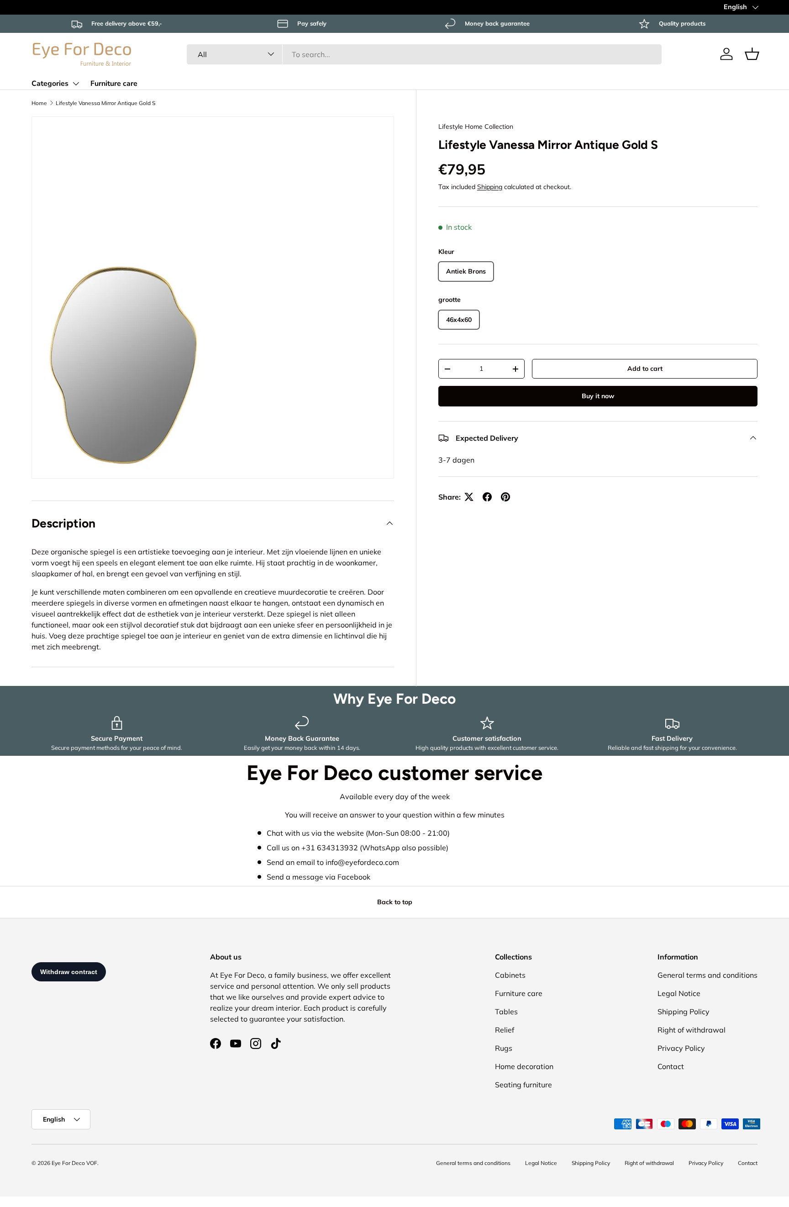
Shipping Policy (684, 1011)
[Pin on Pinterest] (505, 497)
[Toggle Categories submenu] (75, 83)
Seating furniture (523, 1084)
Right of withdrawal (692, 1029)
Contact (671, 1066)
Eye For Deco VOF (74, 1163)
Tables (506, 1011)
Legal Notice (679, 993)
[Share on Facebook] (487, 497)
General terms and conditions (707, 975)
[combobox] (424, 54)
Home (39, 103)
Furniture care (113, 84)
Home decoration (524, 1066)
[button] (752, 54)
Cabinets (510, 975)
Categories (50, 84)
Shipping (489, 187)
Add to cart (645, 368)
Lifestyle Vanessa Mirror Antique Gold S (105, 103)
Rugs (503, 1048)
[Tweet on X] (469, 497)
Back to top (394, 902)
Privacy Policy (681, 1048)
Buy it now (598, 396)
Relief (504, 1029)
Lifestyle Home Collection (475, 126)
